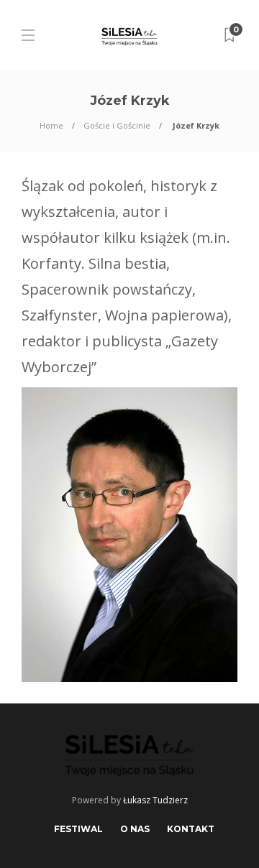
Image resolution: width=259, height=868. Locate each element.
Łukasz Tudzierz (155, 800)
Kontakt (190, 828)
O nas (135, 828)
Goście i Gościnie (116, 125)
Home (51, 125)
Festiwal (78, 828)
